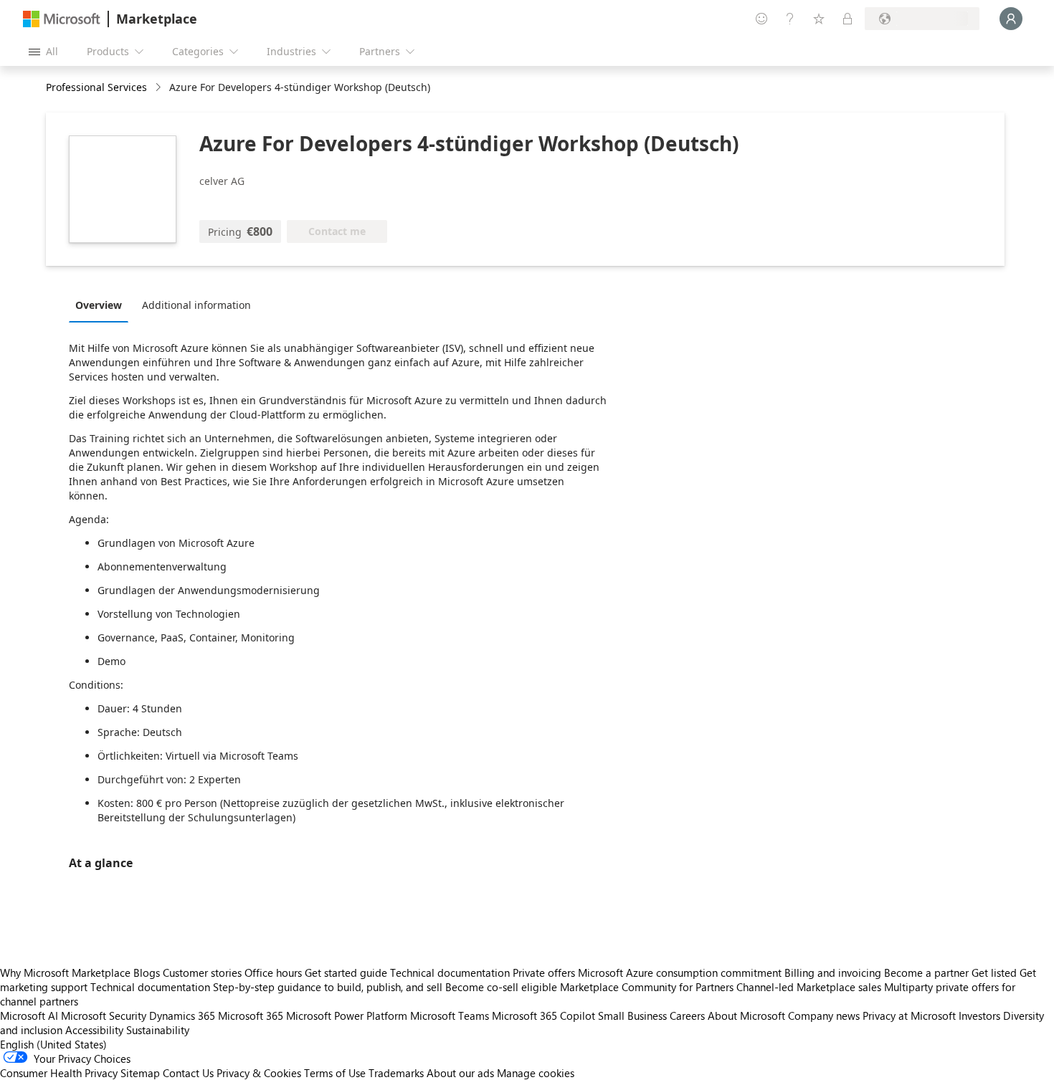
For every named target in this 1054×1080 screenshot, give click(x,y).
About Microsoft (746, 1015)
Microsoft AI (29, 1015)
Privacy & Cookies (259, 1073)
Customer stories (202, 972)
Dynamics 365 (182, 1015)
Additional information (196, 305)
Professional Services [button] (96, 87)
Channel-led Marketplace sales (808, 987)
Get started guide (346, 972)
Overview (98, 305)
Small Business (632, 1015)
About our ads (460, 1073)
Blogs (146, 972)
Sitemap (140, 1073)
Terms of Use (335, 1073)
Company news (824, 1015)
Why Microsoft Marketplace (65, 972)
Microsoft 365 (250, 1015)
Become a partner (926, 972)
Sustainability (157, 1030)
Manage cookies (535, 1073)
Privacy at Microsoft (909, 1015)
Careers (687, 1015)
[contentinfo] (159, 87)
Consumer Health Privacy (59, 1073)
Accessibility (94, 1030)
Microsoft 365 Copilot (543, 1015)
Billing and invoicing (832, 972)
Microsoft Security (103, 1015)
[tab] (102, 304)
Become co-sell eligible (501, 987)
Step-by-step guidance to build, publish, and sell (327, 987)
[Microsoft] (61, 19)
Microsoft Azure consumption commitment (681, 972)
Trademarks (396, 1073)
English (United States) (53, 1044)
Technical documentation (450, 972)
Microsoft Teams (449, 1015)
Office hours (273, 972)
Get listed (994, 972)
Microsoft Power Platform (346, 1015)
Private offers (544, 972)
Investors (979, 1015)
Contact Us (188, 1073)
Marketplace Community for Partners (646, 987)
